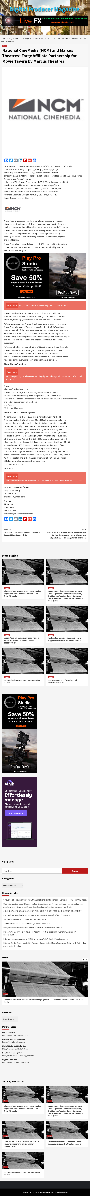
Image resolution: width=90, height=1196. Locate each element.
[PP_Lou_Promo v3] (45, 276)
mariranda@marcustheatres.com (18, 513)
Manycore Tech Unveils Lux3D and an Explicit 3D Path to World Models (32, 927)
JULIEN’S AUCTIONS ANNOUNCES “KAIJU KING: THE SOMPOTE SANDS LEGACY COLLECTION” (21, 640)
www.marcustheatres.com (65, 398)
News (4, 46)
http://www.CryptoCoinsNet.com (15, 1062)
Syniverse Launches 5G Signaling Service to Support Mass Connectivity (22, 532)
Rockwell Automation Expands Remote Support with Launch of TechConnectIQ (64, 639)
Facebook (32, 401)
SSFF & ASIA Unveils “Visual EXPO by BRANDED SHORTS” (63, 681)
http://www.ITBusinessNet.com (15, 1035)
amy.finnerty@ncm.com (14, 496)
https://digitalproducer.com (13, 1042)
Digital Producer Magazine (44, 9)
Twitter (11, 405)
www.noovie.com (15, 464)
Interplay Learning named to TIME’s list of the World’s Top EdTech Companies (35, 939)
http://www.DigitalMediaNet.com (15, 1049)
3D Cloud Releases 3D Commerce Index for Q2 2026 (24, 919)
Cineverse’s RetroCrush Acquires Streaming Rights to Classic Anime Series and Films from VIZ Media (22, 593)
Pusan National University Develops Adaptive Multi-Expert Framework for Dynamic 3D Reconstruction (39, 933)
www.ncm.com (38, 461)
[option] (45, 984)
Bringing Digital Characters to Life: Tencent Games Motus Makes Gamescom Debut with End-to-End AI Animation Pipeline (44, 944)
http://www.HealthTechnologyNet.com (18, 1055)
